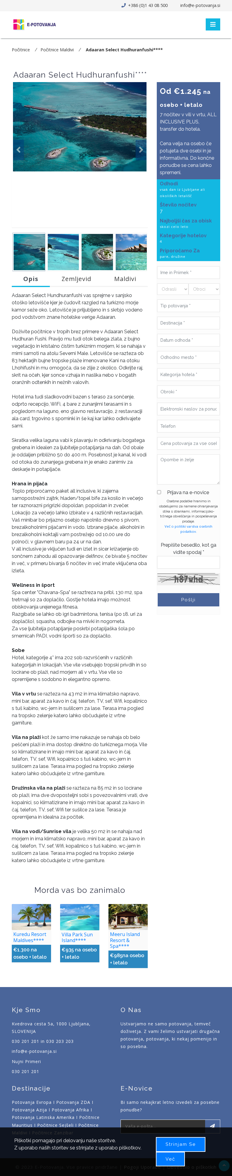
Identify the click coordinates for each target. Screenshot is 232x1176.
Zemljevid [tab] (76, 279)
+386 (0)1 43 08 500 (147, 5)
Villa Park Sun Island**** (77, 937)
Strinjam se (181, 1144)
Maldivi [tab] (125, 279)
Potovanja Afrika (70, 1110)
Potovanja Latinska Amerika (43, 1117)
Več (170, 1159)
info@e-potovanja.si (200, 5)
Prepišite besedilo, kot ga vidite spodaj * (188, 548)
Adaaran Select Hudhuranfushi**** (124, 50)
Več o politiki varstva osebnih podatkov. (188, 529)
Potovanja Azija (29, 1110)
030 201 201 (25, 1071)
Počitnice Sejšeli (55, 1125)
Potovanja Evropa (32, 1102)
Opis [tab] (30, 279)
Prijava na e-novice (188, 492)
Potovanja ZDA (73, 1102)
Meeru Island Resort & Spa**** (125, 940)
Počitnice (21, 50)
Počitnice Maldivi (57, 50)
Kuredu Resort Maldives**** (29, 937)
